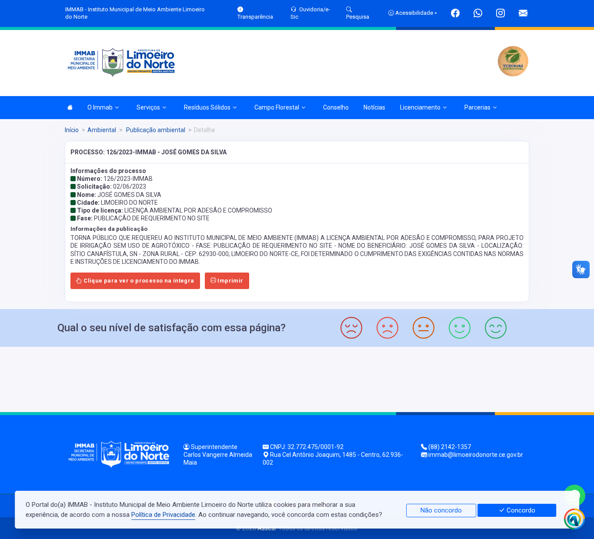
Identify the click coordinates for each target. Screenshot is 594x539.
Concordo (520, 510)
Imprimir (230, 280)
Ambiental (101, 129)
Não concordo (441, 510)
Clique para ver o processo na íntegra (138, 280)
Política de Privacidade (163, 515)
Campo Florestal (276, 107)
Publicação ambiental (155, 129)
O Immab (100, 107)
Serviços (148, 107)
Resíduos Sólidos (207, 107)
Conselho (336, 107)
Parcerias (477, 107)
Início (72, 129)
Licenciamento (420, 107)
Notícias (374, 107)
